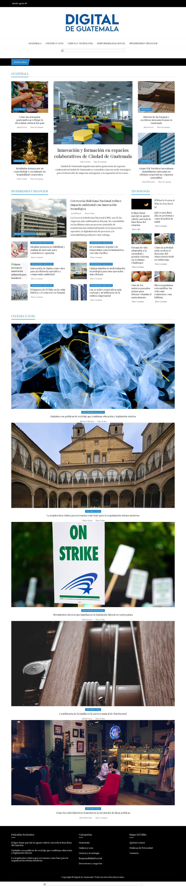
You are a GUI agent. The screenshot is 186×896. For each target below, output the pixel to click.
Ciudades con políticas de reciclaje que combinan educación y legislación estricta (93, 416)
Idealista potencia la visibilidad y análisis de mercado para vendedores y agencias (47, 249)
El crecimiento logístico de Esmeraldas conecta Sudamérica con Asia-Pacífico (107, 249)
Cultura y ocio (93, 511)
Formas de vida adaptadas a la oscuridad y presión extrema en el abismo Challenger (140, 255)
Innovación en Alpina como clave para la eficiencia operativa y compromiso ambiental (47, 271)
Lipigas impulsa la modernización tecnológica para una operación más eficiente (107, 271)
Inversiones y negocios (24, 234)
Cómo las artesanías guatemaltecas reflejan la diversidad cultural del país (29, 119)
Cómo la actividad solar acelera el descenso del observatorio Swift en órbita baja (164, 253)
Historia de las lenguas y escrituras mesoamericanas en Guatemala (156, 119)
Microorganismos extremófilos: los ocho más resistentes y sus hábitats (163, 291)
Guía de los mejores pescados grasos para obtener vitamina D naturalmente (141, 291)
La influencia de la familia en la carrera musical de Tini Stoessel (93, 713)
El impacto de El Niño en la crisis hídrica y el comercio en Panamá (47, 291)
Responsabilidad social (93, 412)
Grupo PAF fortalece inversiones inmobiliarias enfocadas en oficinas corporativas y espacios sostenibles (156, 173)
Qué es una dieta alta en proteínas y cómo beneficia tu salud (164, 217)
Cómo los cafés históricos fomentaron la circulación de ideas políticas (93, 812)
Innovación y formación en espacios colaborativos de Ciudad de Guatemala (93, 153)
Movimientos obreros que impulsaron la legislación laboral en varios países (93, 614)
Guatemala (62, 140)
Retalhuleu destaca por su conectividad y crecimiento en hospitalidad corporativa (30, 171)
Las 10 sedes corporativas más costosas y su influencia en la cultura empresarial (105, 292)
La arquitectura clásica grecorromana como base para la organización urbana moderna (93, 515)
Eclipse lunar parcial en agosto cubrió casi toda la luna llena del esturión (71, 60)
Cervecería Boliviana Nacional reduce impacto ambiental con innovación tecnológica (96, 204)
